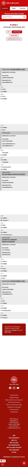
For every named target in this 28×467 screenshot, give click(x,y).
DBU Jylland (14, 442)
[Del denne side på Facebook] (1, 461)
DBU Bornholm (14, 438)
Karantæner (14, 35)
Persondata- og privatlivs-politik (14, 457)
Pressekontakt (14, 395)
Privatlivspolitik (14, 409)
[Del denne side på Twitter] (4, 461)
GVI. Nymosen (6, 250)
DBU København (14, 445)
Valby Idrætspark (7, 141)
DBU (14, 435)
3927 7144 (8, 332)
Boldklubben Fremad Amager (13, 174)
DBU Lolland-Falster (14, 447)
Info (8, 31)
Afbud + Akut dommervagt (14, 404)
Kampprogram (17, 31)
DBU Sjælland (14, 450)
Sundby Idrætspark (7, 77)
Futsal (14, 452)
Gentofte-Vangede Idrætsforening (9, 240)
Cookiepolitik (14, 412)
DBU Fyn (14, 440)
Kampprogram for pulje (14, 39)
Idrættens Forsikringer (14, 407)
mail (14, 330)
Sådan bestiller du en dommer (14, 400)
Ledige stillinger (14, 397)
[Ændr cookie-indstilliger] (2, 464)
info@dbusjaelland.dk (14, 428)
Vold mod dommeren (14, 402)
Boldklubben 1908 (18, 69)
